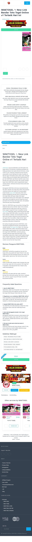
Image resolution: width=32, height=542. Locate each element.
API (3, 489)
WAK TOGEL (6, 503)
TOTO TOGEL (11, 420)
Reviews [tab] (5, 145)
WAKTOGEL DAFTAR (8, 508)
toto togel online (14, 227)
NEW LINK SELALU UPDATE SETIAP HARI (13, 339)
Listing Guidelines (6, 469)
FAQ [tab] (4, 148)
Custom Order (24, 390)
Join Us (4, 525)
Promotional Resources (8, 484)
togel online (12, 192)
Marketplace (4, 395)
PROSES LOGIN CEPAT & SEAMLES (11, 341)
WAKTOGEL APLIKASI (8, 510)
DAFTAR (16, 29)
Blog (3, 491)
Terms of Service (6, 462)
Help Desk (8, 450)
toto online (5, 211)
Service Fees (5, 472)
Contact (14, 390)
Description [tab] (6, 142)
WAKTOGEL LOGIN (7, 506)
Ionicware (4, 499)
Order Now (14, 425)
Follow (6, 390)
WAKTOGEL (5, 167)
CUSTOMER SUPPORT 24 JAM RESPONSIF (13, 349)
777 (5, 73)
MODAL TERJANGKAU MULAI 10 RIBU (12, 336)
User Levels (5, 482)
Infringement (5, 467)
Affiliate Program (6, 480)
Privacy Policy (5, 465)
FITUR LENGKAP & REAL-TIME (10, 347)
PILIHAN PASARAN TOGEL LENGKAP (12, 344)
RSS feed (4, 486)
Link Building (13, 395)
